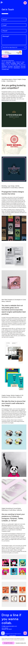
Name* (5, 20)
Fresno (13, 62)
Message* (6, 36)
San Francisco (17, 66)
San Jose (23, 66)
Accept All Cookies (8, 643)
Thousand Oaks (5, 69)
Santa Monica (17, 67)
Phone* (5, 31)
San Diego (10, 66)
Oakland (3, 64)
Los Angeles (13, 63)
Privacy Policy (4, 635)
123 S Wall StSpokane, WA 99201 (7, 628)
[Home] (2, 3)
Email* (5, 25)
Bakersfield (8, 62)
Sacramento (4, 66)
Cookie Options (12, 635)
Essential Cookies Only (21, 643)
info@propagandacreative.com (9, 626)
